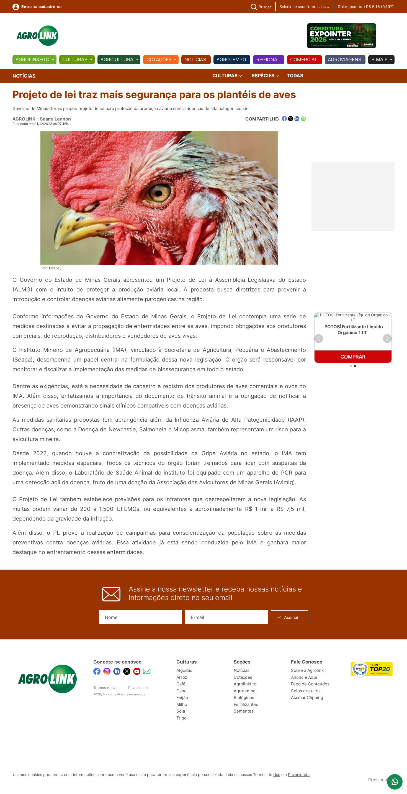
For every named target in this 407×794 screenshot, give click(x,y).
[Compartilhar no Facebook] (284, 118)
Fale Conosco (306, 662)
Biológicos (244, 697)
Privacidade (138, 687)
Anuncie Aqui (304, 677)
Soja (180, 711)
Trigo (181, 718)
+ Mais (380, 59)
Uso (276, 774)
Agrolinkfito (33, 59)
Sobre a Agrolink (307, 670)
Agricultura (117, 59)
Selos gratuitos (306, 690)
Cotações (159, 59)
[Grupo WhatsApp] (395, 782)
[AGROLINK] (37, 35)
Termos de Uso (106, 687)
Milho (181, 704)
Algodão (184, 670)
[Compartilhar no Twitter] (290, 118)
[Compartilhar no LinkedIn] (297, 119)
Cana (181, 690)
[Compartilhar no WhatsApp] (303, 118)
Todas (295, 75)
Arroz (181, 677)
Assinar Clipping (307, 697)
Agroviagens (344, 59)
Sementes (244, 711)
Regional (268, 59)
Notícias (195, 59)
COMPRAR (353, 357)
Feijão (182, 697)
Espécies (263, 75)
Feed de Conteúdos (310, 684)
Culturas (74, 59)
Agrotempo (231, 59)
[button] (318, 338)
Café (181, 684)
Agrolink (23, 119)
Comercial (304, 59)
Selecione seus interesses (303, 6)
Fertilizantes (246, 704)
